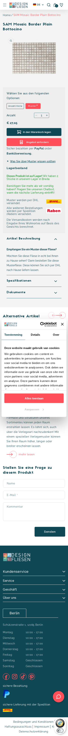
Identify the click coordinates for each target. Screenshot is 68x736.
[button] (5, 5)
